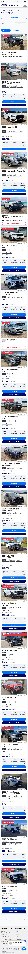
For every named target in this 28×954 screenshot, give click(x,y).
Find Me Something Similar (14, 60)
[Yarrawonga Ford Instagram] (4, 1)
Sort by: (12, 23)
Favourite (19, 79)
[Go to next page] (24, 919)
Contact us (18, 938)
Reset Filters (6, 30)
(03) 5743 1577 (22, 1)
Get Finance (14, 101)
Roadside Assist (5, 938)
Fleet (16, 936)
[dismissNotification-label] (25, 941)
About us (17, 931)
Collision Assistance (6, 939)
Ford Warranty (5, 936)
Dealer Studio (10, 952)
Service (3, 931)
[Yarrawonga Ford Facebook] (2, 1)
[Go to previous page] (3, 919)
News (16, 933)
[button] (25, 5)
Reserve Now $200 (14, 105)
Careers (17, 934)
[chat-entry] (24, 949)
